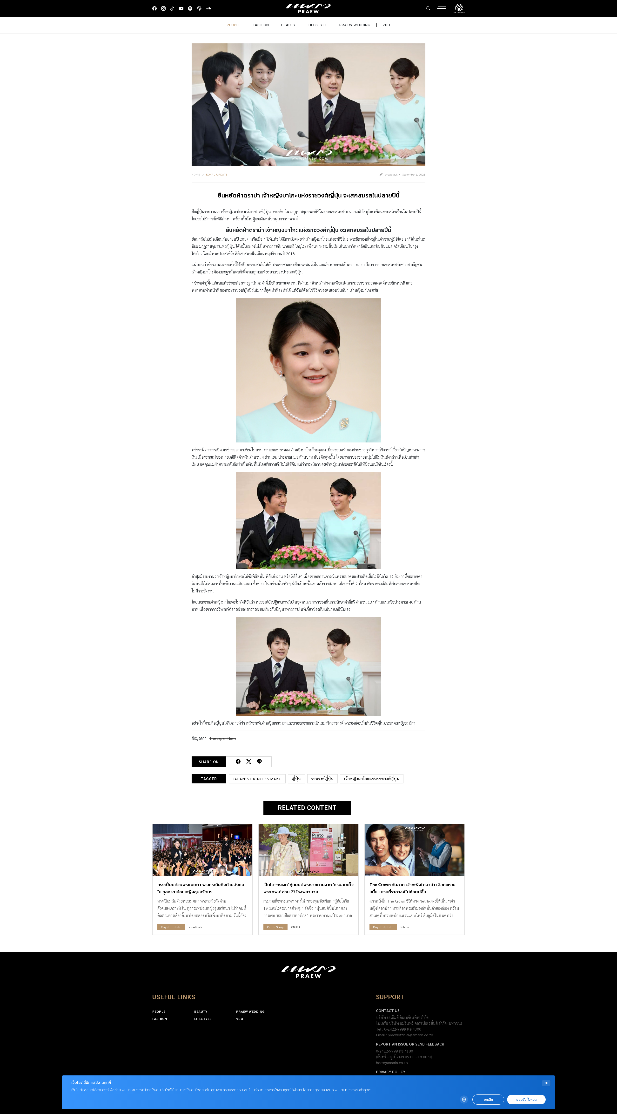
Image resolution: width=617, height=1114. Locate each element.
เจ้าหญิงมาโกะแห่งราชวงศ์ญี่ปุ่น (372, 778)
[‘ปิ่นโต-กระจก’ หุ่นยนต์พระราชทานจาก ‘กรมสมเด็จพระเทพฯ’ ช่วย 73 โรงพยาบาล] (308, 850)
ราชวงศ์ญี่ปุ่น (322, 778)
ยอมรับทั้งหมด (526, 1099)
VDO (386, 25)
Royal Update (217, 174)
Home (196, 174)
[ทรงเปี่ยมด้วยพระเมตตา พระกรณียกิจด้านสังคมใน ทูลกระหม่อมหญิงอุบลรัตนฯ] (202, 850)
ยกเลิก (488, 1099)
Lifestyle (317, 25)
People (234, 25)
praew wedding (354, 25)
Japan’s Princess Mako (257, 778)
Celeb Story (275, 927)
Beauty (288, 25)
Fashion (261, 25)
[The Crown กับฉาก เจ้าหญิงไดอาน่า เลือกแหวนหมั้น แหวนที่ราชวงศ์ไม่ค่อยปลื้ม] (414, 850)
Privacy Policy (390, 1071)
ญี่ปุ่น (296, 778)
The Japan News (222, 738)
